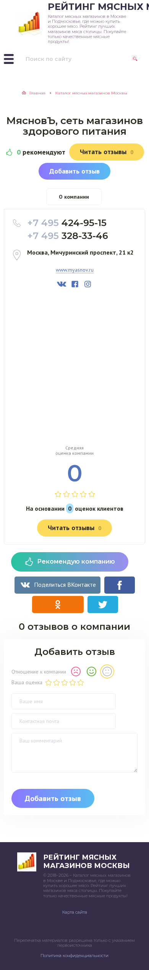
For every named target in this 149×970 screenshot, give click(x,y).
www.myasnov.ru (75, 270)
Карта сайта (74, 912)
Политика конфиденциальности (74, 955)
